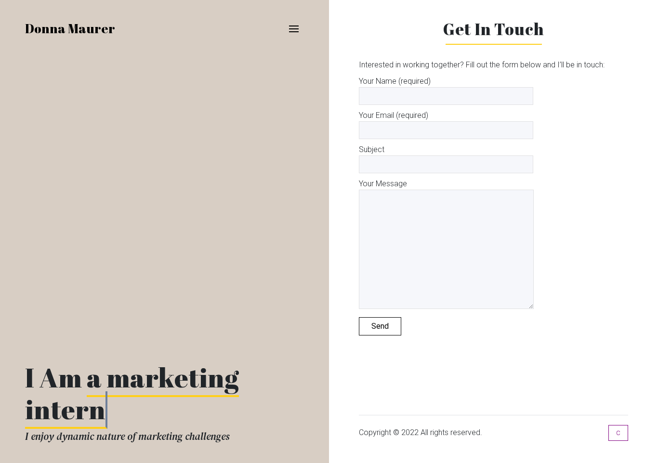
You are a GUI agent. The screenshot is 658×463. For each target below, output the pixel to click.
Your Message (383, 183)
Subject (371, 149)
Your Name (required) (395, 81)
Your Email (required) (393, 115)
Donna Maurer (70, 28)
